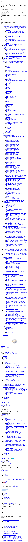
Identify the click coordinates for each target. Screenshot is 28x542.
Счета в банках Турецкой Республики (15, 170)
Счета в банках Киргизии (12, 152)
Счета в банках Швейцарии (13, 172)
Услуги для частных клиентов (10, 226)
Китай (7, 101)
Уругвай (8, 128)
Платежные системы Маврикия (14, 185)
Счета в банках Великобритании (14, 146)
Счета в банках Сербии (12, 166)
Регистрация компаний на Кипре (11, 58)
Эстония (8, 132)
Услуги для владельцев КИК (13, 246)
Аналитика (6, 397)
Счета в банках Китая (11, 153)
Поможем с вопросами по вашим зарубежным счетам (14, 233)
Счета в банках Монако (12, 161)
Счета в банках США (11, 168)
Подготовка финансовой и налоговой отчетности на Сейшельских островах (15, 302)
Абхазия (8, 66)
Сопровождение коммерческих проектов (16, 384)
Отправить (3, 14)
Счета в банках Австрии (12, 140)
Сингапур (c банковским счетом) (14, 122)
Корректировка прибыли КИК (13, 241)
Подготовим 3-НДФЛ (11, 235)
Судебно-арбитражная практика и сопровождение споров (11, 386)
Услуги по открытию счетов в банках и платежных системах (13, 134)
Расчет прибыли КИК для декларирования (16, 240)
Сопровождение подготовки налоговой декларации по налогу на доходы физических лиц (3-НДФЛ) (16, 244)
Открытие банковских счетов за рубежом (16, 136)
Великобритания (10, 82)
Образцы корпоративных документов (15, 62)
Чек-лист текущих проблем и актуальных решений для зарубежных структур (16, 237)
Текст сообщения (5, 12)
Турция (8, 126)
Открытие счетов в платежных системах (16, 174)
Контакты (5, 335)
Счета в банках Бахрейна (12, 144)
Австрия (8, 67)
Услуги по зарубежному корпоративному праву (15, 254)
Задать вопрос (5, 414)
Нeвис (7, 111)
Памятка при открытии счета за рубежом (16, 253)
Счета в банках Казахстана (12, 149)
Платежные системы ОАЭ (12, 187)
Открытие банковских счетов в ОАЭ (15, 53)
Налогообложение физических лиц (15, 267)
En (3, 415)
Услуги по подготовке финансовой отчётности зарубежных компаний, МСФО (14, 273)
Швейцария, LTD (10, 130)
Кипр (7, 98)
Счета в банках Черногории (13, 171)
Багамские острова (11, 74)
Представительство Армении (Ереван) (12, 540)
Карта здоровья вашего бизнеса (14, 248)
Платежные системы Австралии (14, 176)
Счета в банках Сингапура (12, 167)
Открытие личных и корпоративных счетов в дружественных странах (14, 47)
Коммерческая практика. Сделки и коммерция (14, 380)
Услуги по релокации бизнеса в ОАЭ (15, 36)
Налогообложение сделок (12, 266)
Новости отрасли (10, 332)
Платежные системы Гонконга (13, 179)
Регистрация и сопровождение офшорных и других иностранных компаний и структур (14, 60)
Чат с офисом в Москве (9, 527)
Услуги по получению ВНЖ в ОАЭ (15, 32)
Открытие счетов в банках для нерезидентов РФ (13, 191)
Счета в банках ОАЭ (11, 162)
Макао (7, 108)
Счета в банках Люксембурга (13, 158)
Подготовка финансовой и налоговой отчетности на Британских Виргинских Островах (16, 305)
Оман (7, 115)
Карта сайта (6, 359)
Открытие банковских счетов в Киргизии (16, 52)
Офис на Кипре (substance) (12, 204)
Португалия (9, 118)
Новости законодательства (9, 499)
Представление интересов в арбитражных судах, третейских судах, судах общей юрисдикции (16, 391)
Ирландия (8, 92)
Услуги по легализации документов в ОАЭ (16, 40)
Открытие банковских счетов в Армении (16, 49)
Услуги (5, 357)
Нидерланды (9, 113)
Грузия (8, 88)
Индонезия (9, 91)
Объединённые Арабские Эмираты (15, 114)
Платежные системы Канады (13, 180)
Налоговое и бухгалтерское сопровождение (13, 264)
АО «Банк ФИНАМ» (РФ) (12, 198)
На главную (15, 486)
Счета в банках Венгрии (12, 148)
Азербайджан (9, 69)
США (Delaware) (10, 123)
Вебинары (8, 329)
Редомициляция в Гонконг (12, 314)
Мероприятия (9, 328)
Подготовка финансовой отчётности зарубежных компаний (15, 276)
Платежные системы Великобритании (15, 178)
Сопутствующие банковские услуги (15, 193)
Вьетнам (8, 84)
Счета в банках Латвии (12, 154)
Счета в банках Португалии (13, 165)
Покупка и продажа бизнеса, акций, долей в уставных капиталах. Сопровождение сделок (16, 371)
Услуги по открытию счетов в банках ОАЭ (16, 31)
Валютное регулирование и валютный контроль (15, 249)
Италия (8, 93)
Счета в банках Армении (12, 143)
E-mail (2, 11)
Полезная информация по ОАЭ (14, 44)
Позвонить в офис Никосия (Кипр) (12, 536)
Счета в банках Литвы (11, 156)
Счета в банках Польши (12, 163)
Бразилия (8, 79)
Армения (8, 70)
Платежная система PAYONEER (14, 223)
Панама (8, 117)
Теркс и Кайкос (10, 124)
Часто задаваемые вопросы (10, 333)
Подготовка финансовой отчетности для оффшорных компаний (16, 281)
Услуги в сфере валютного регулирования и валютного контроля (16, 251)
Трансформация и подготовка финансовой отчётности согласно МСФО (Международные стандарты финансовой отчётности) (16, 291)
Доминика (8, 89)
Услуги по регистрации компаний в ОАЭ (16, 27)
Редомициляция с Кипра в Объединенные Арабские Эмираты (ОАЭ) (16, 324)
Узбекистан (9, 127)
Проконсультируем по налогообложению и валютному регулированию (16, 228)
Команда (5, 396)
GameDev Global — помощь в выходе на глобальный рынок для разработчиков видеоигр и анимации (16, 221)
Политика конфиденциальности (11, 520)
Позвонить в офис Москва (9, 535)
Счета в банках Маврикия (12, 159)
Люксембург (9, 105)
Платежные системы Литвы (13, 184)
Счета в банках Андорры (12, 141)
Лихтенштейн (9, 104)
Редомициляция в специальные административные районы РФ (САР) (15, 316)
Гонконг (8, 87)
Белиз (7, 76)
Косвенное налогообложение (13, 258)
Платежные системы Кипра (13, 181)
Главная (5, 356)
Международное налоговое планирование (16, 261)
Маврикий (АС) (10, 106)
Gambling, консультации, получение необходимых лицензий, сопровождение (16, 212)
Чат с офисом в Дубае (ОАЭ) (10, 526)
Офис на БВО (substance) (12, 205)
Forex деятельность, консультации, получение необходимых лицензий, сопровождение (15, 209)
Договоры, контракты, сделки (13, 381)
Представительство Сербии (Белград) (12, 538)
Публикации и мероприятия (10, 326)
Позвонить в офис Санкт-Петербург (12, 537)
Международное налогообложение (14, 259)
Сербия (8, 120)
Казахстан (8, 95)
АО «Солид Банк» (10, 197)
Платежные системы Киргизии (14, 183)
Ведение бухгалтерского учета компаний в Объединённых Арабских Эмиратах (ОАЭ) (16, 299)
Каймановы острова (11, 96)
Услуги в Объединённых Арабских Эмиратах (14, 26)
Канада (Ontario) (10, 97)
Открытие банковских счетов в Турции (16, 56)
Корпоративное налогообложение (14, 268)
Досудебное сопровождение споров (15, 388)
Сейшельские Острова (11, 119)
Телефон (3, 9)
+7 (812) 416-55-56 (5, 405)
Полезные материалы (11, 331)
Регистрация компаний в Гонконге (11, 45)
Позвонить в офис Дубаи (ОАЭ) (11, 533)
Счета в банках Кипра (11, 150)
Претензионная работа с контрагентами (16, 383)
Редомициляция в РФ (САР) (10, 57)
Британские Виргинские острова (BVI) (15, 80)
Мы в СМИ (9, 327)
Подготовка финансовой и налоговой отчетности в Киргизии (15, 308)
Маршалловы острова (11, 110)
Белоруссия (9, 78)
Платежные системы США (13, 188)
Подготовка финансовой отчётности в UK (16, 283)
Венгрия (8, 83)
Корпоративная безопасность (13, 376)
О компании (6, 362)
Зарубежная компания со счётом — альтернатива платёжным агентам (15, 64)
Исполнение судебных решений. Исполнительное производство (14, 394)
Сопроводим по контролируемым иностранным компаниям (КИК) (14, 230)
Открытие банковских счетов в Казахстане (16, 50)
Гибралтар (8, 85)
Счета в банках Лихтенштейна (13, 157)
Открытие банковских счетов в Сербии (16, 54)
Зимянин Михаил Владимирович (15, 479)
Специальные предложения (13, 189)
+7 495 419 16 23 (9, 352)
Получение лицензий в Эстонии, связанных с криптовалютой (14, 217)
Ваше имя (3, 8)
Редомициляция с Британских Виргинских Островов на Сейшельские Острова (16, 321)
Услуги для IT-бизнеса (8, 206)
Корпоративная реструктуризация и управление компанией (15, 374)
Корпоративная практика (9, 363)
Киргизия (8, 100)
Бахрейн (8, 75)
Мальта (8, 109)
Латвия (8, 102)
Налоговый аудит (10, 262)
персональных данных (11, 16)
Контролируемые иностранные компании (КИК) (15, 239)
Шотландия (9, 131)
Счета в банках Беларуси (12, 145)
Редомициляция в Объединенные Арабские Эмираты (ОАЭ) (14, 312)
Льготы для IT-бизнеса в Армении (14, 224)
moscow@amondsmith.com (10, 353)
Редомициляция (7, 310)
